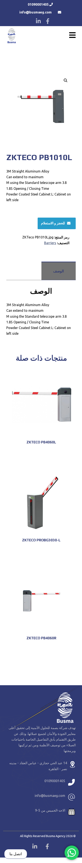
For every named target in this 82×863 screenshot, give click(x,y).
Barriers (50, 243)
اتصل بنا (15, 854)
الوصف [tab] (58, 271)
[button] (65, 80)
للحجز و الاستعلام (53, 223)
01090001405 (38, 4)
